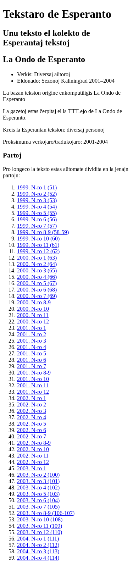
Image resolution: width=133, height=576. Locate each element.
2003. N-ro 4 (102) (38, 487)
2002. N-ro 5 (31, 424)
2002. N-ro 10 (33, 449)
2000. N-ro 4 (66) (37, 277)
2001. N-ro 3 (31, 341)
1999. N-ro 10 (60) (38, 239)
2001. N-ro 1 (31, 328)
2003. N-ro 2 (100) (38, 475)
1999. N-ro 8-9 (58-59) (43, 232)
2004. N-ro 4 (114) (38, 558)
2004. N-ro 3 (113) (38, 551)
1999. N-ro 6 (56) (37, 219)
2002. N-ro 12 (33, 462)
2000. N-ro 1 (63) (37, 258)
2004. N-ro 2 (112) (38, 545)
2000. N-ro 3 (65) (37, 270)
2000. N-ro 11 (33, 315)
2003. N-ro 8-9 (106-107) (45, 513)
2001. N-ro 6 (31, 360)
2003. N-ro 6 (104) (38, 500)
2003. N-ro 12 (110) (39, 532)
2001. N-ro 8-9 (34, 373)
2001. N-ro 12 (33, 392)
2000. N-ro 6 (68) (37, 290)
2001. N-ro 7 (31, 366)
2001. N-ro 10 (33, 379)
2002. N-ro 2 (31, 404)
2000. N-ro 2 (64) (37, 264)
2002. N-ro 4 (31, 417)
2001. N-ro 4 (31, 347)
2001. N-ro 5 (31, 353)
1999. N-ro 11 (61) (38, 245)
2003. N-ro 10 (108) (39, 519)
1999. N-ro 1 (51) (37, 187)
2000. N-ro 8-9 (34, 302)
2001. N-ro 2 (31, 334)
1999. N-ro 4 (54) (37, 207)
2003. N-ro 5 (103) (38, 494)
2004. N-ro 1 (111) (38, 539)
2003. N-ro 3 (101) (38, 481)
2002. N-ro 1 (31, 398)
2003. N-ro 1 (31, 468)
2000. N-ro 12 (33, 322)
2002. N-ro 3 (31, 411)
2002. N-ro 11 (33, 456)
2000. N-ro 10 (33, 309)
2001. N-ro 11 (33, 385)
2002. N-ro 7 (31, 436)
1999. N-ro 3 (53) (37, 200)
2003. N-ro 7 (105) (38, 507)
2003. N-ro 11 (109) (39, 526)
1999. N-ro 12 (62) (38, 251)
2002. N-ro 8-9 (34, 443)
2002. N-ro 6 (31, 430)
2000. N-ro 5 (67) (37, 283)
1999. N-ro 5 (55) (37, 213)
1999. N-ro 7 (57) (37, 226)
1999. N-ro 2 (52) (37, 194)
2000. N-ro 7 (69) (37, 296)
